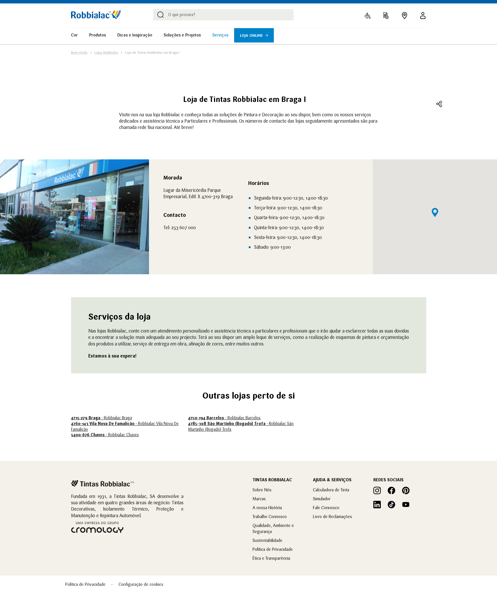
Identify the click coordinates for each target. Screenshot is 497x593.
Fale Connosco (326, 507)
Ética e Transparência (271, 558)
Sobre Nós (262, 489)
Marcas (259, 498)
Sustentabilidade (267, 540)
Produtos (97, 35)
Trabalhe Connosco (270, 516)
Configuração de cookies (140, 584)
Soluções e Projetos (182, 35)
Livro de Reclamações (332, 516)
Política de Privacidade (273, 549)
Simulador (321, 498)
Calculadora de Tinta (331, 489)
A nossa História (267, 507)
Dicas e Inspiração (134, 35)
